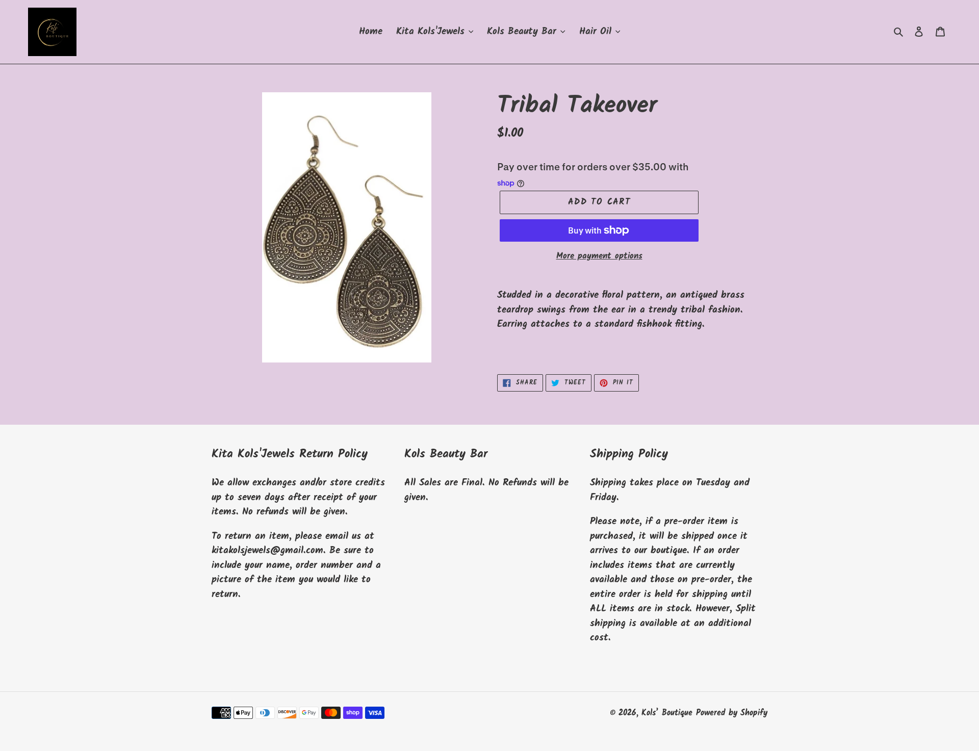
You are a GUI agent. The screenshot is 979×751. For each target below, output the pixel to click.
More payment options (599, 256)
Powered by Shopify (731, 713)
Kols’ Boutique (666, 713)
